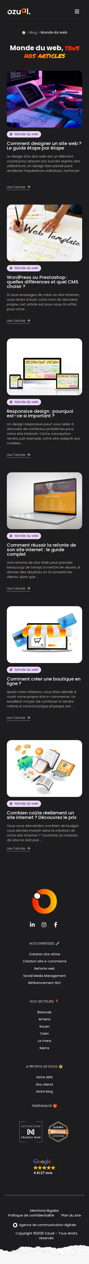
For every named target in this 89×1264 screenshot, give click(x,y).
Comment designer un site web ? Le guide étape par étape (44, 145)
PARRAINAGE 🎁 (44, 1105)
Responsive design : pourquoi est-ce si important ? (40, 413)
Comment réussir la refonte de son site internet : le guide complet (41, 549)
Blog (33, 32)
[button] (44, 1167)
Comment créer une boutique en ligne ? (44, 681)
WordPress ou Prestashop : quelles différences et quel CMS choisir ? (42, 282)
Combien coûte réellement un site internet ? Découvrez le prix (41, 815)
